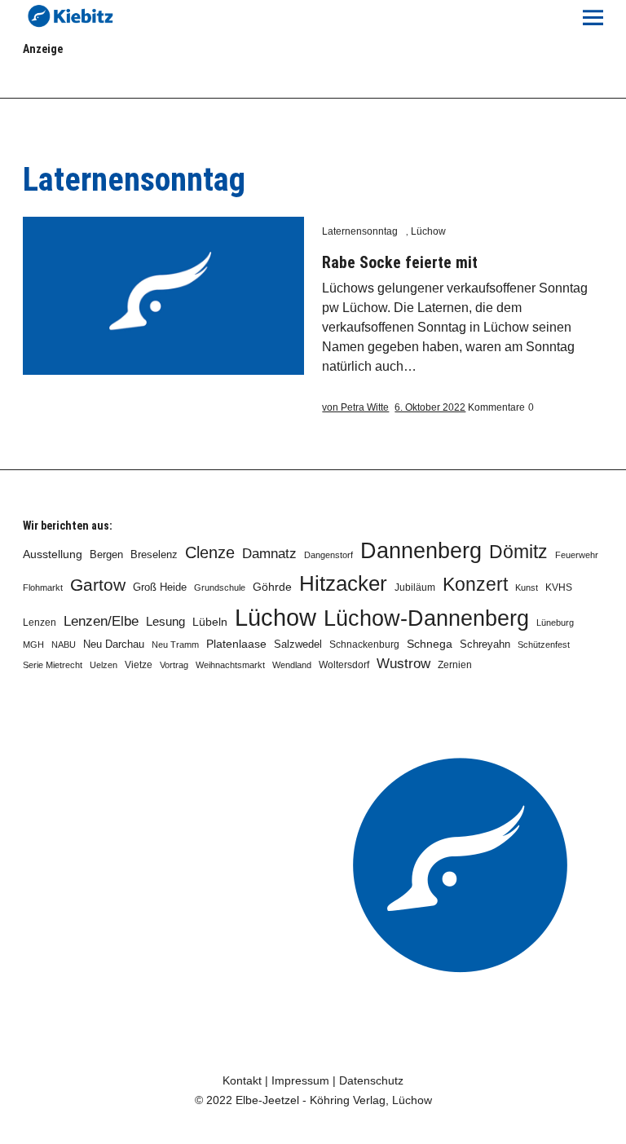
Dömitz (518, 552)
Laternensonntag (360, 231)
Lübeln (209, 622)
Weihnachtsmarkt (230, 665)
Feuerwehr (576, 555)
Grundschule (219, 587)
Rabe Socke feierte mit (400, 262)
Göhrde (272, 586)
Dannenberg (421, 550)
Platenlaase (236, 644)
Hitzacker (343, 583)
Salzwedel (298, 644)
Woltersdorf (344, 665)
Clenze (210, 552)
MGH (33, 644)
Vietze (138, 665)
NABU (63, 644)
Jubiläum (415, 587)
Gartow (98, 584)
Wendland (291, 665)
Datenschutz (371, 1080)
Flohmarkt (43, 587)
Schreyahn (485, 644)
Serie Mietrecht (52, 665)
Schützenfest (544, 644)
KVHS (558, 587)
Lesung (165, 621)
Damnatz (269, 553)
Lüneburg (555, 622)
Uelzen (103, 665)
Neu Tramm (175, 644)
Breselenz (154, 555)
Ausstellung (52, 554)
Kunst (526, 587)
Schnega (429, 644)
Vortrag (174, 665)
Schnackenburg (364, 644)
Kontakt (242, 1080)
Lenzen (39, 622)
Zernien (455, 665)
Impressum (300, 1080)
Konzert (475, 584)
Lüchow (428, 231)
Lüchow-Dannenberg (426, 618)
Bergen (106, 554)
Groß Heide (160, 587)
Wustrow (403, 663)
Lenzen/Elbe (101, 621)
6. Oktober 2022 (430, 407)
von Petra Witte (355, 407)
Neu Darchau (113, 644)
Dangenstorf (328, 555)
